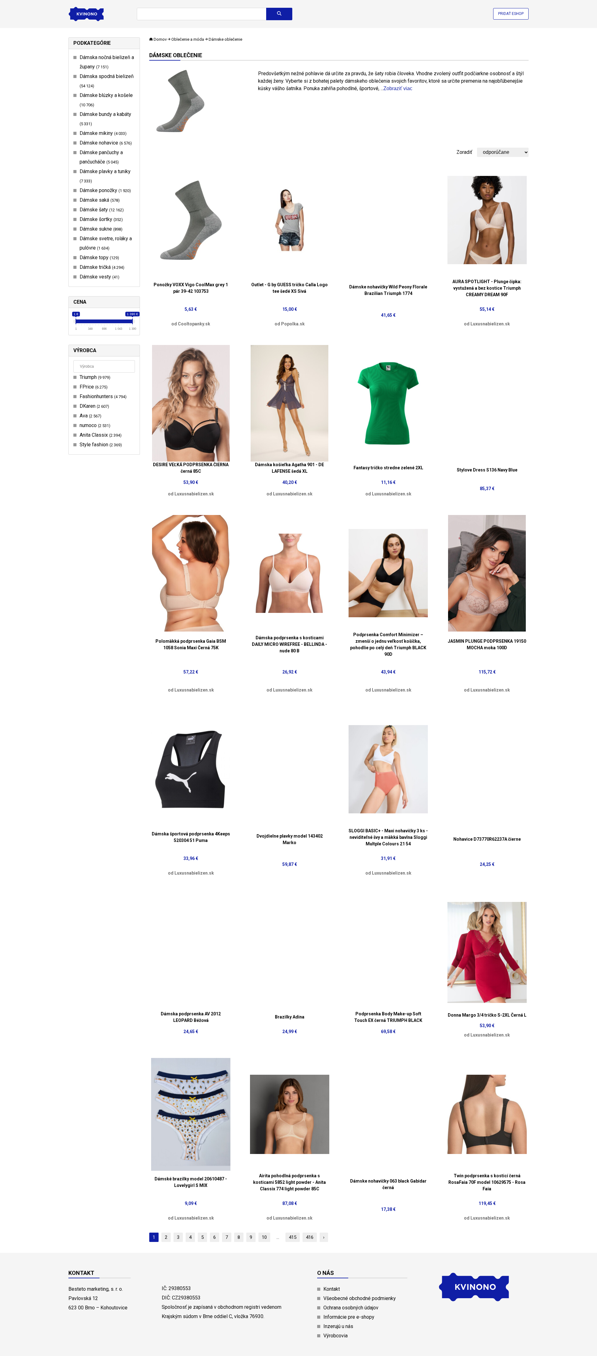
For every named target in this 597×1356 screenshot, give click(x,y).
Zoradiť (464, 152)
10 (264, 1237)
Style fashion (100, 445)
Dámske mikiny (102, 133)
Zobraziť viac (397, 88)
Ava (90, 416)
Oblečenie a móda (187, 39)
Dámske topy (99, 257)
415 (292, 1237)
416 (309, 1237)
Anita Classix (100, 435)
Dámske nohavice (105, 143)
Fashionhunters (102, 396)
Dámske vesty (99, 277)
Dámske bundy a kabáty (105, 118)
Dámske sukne (100, 229)
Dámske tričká (101, 267)
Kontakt (331, 1289)
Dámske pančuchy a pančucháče (101, 157)
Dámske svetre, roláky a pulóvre (106, 243)
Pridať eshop (511, 13)
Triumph (94, 377)
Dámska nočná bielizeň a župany (107, 62)
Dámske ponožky (104, 190)
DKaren (94, 406)
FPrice (93, 387)
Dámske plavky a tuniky (105, 175)
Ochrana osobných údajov (350, 1308)
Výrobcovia (335, 1336)
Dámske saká (99, 200)
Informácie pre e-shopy (348, 1317)
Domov (160, 39)
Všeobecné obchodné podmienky (359, 1298)
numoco (94, 425)
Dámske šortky (100, 219)
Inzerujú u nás (338, 1326)
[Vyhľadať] (279, 14)
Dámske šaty (101, 210)
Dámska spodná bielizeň (107, 80)
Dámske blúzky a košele (106, 99)
